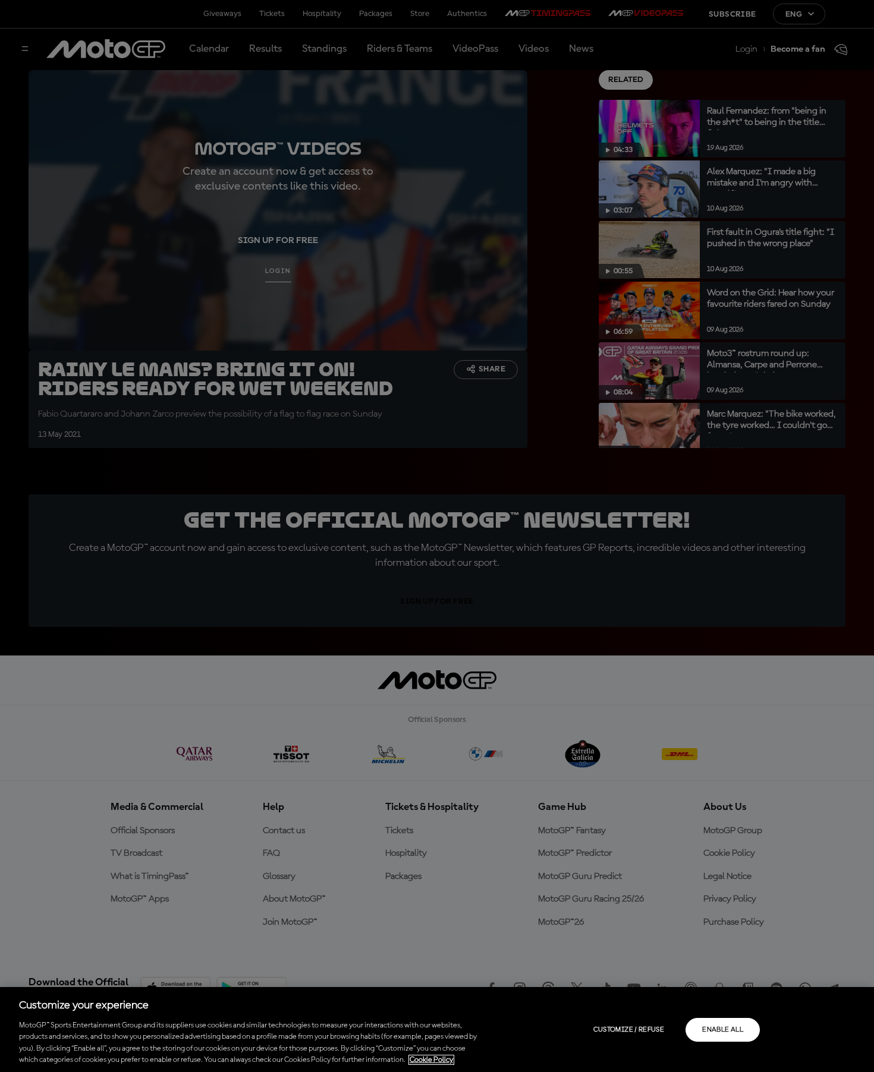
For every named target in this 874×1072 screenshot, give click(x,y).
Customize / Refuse (628, 1029)
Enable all (722, 1029)
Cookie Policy (431, 1060)
